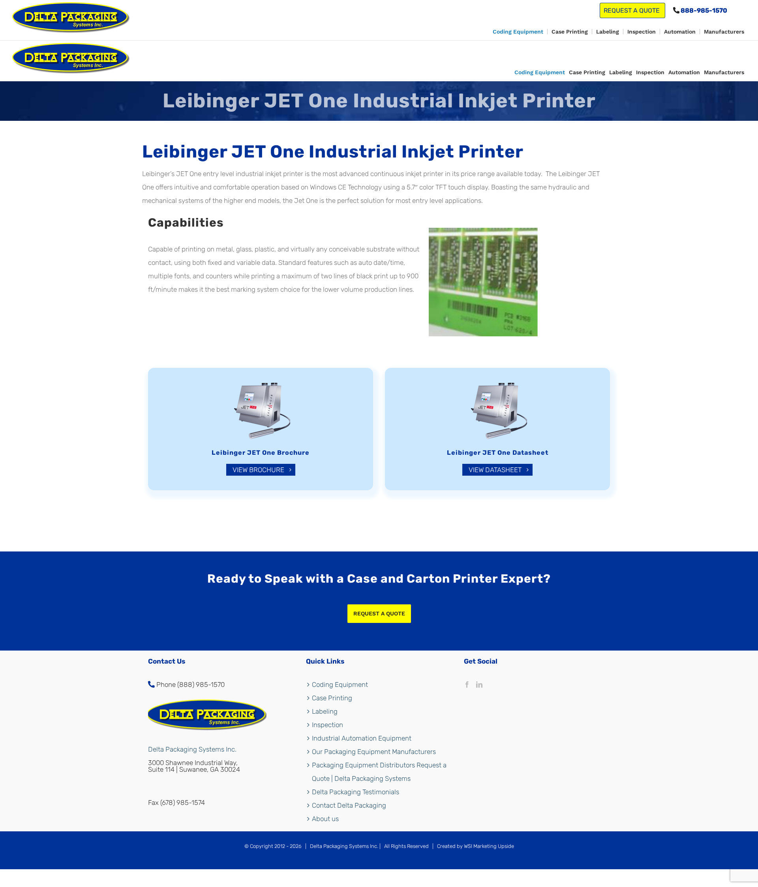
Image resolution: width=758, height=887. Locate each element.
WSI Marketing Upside (489, 846)
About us (325, 819)
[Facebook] (467, 684)
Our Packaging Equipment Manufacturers (374, 752)
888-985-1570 (703, 10)
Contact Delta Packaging (349, 805)
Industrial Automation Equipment (361, 738)
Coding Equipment (340, 684)
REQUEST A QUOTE (632, 10)
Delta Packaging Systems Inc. (192, 749)
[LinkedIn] (479, 684)
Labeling (325, 711)
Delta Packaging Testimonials (355, 792)
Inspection (327, 725)
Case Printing (332, 698)
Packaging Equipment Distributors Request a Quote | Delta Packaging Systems (379, 771)
